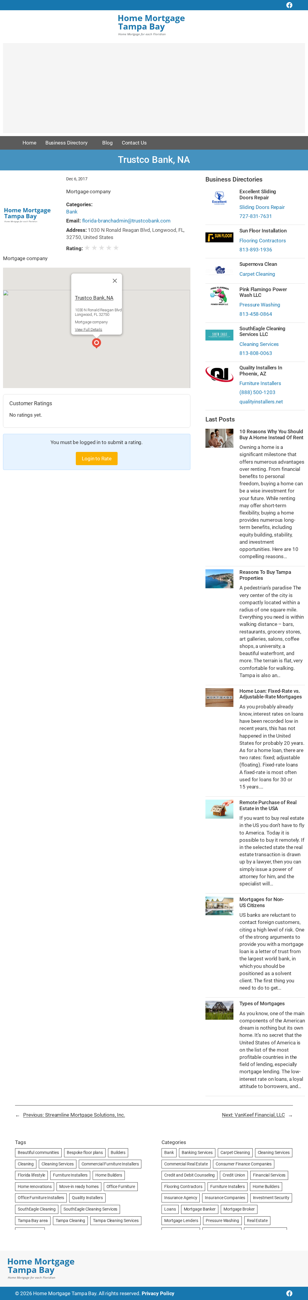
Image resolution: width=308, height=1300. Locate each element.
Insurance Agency (180, 1197)
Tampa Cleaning (70, 1220)
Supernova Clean (258, 264)
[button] (96, 344)
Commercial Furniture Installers (110, 1164)
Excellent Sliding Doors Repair (257, 194)
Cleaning (26, 1164)
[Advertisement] (154, 91)
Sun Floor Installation (263, 231)
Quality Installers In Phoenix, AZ (260, 370)
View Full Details (88, 329)
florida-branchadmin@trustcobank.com (126, 221)
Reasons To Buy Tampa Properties (265, 575)
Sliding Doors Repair (262, 207)
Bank (72, 212)
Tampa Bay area (33, 1220)
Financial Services (269, 1175)
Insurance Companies (225, 1197)
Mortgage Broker (239, 1209)
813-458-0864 (255, 314)
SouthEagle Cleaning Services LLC (262, 331)
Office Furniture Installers (41, 1197)
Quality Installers (87, 1197)
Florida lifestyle (31, 1175)
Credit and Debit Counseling (189, 1175)
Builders (118, 1152)
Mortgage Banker (200, 1209)
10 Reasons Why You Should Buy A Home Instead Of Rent (271, 434)
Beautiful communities (38, 1152)
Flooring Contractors (262, 241)
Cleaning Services (259, 344)
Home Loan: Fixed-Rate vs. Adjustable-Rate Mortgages (270, 694)
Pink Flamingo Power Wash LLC (263, 292)
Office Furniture (120, 1186)
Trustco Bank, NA (94, 298)
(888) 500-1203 (257, 392)
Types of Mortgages (262, 1003)
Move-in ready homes (78, 1186)
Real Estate (257, 1220)
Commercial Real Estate (186, 1164)
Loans (170, 1209)
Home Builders (108, 1175)
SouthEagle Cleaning (37, 1209)
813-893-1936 (255, 250)
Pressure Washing (259, 305)
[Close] (115, 281)
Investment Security (271, 1197)
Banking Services (197, 1152)
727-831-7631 (255, 216)
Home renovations (34, 1186)
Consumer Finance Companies (244, 1164)
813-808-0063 (255, 353)
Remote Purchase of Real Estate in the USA (268, 805)
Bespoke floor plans (85, 1152)
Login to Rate (97, 459)
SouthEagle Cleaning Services (90, 1209)
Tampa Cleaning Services (116, 1220)
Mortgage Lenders (181, 1220)
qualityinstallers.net (261, 402)
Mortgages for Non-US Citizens (261, 902)
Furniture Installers (260, 383)
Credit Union (234, 1175)
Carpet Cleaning (257, 274)
